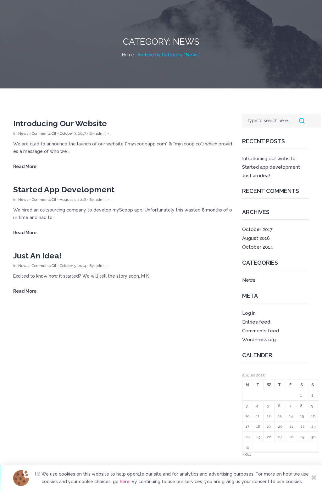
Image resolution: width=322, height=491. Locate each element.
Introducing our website (60, 123)
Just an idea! (37, 255)
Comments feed (260, 331)
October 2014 (257, 247)
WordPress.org (259, 339)
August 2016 (256, 238)
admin (101, 133)
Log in (249, 313)
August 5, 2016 (73, 199)
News (23, 133)
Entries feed (256, 322)
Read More (24, 166)
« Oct (246, 454)
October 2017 (257, 229)
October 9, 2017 (73, 133)
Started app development (63, 189)
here (125, 481)
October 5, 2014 (73, 266)
